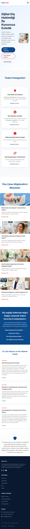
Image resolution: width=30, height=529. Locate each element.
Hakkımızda (4, 480)
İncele (4, 377)
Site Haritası (4, 526)
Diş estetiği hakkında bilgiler (14, 336)
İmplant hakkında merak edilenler (14, 330)
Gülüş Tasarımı (4, 501)
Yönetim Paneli (11, 526)
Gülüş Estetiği (7, 61)
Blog (2, 485)
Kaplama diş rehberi (14, 333)
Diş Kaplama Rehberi (7, 56)
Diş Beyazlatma (4, 503)
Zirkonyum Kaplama (5, 499)
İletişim (2, 488)
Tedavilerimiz (4, 483)
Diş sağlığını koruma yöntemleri (15, 339)
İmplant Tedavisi (5, 496)
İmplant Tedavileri (6, 49)
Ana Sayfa (3, 478)
